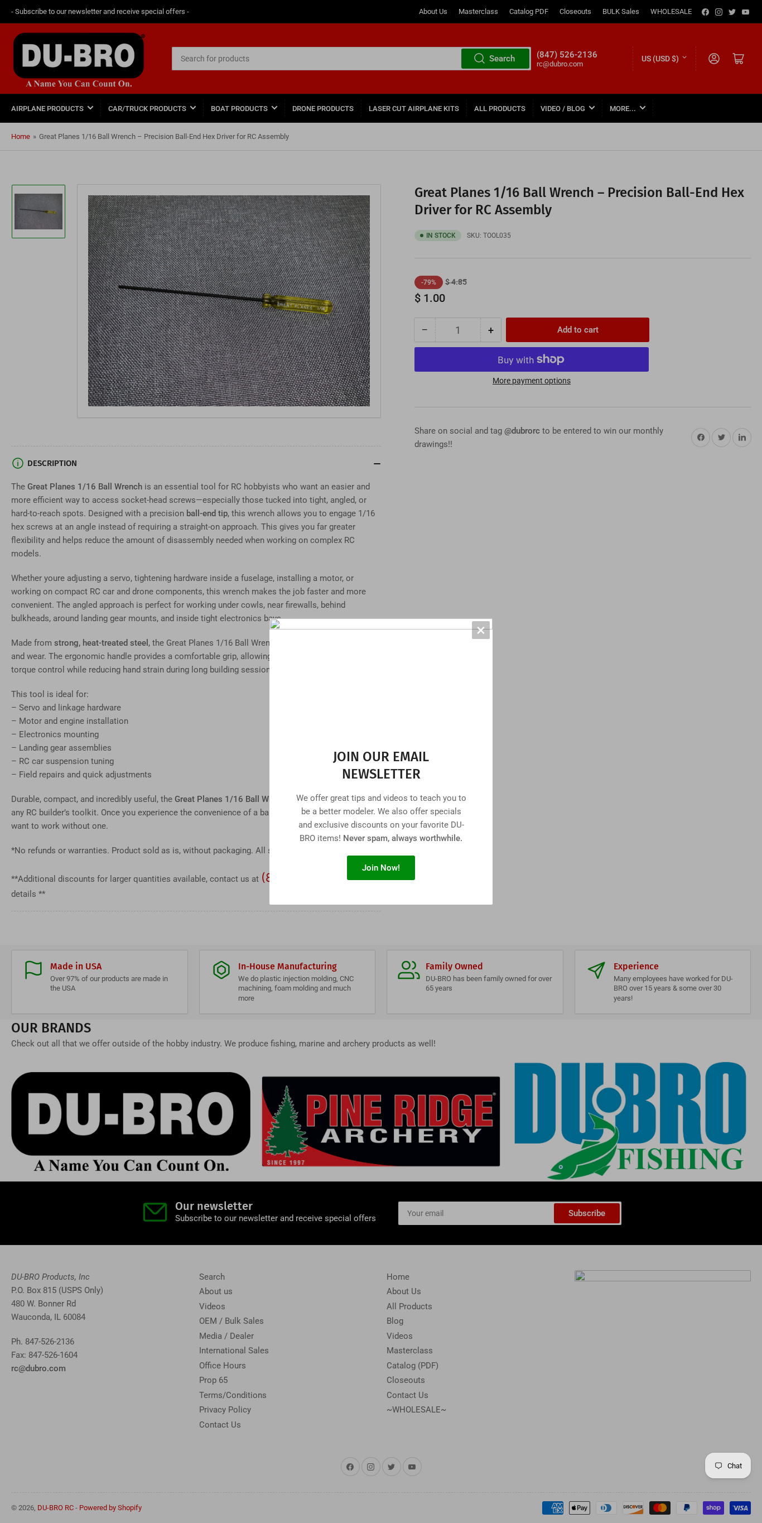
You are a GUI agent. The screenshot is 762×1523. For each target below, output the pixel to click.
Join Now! (381, 868)
